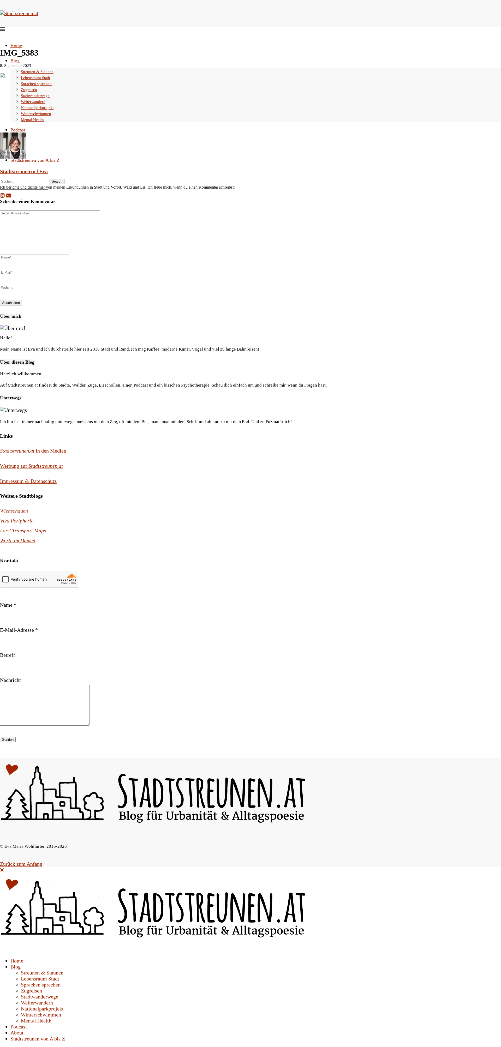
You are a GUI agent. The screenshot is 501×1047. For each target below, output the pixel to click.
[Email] (8, 195)
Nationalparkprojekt (42, 1009)
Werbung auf (31, 466)
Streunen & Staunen (37, 72)
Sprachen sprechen (41, 985)
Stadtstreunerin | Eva (24, 171)
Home (16, 45)
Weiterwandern (37, 1003)
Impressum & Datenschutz (28, 481)
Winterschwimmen (41, 1015)
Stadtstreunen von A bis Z (34, 160)
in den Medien (33, 451)
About (16, 1033)
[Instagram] (2, 195)
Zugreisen (31, 991)
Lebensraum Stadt (40, 979)
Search (57, 181)
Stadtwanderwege (39, 997)
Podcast (17, 130)
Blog (15, 60)
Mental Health (36, 1021)
